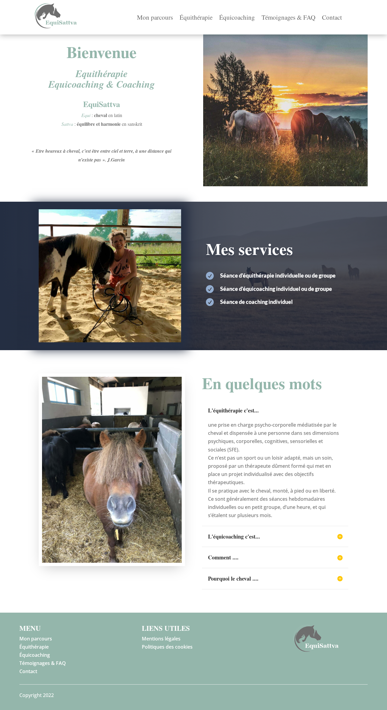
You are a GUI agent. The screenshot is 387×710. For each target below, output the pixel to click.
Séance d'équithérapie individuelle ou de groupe (278, 275)
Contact (332, 18)
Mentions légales (161, 638)
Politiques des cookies (167, 646)
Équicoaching (237, 18)
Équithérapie (196, 18)
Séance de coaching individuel (256, 301)
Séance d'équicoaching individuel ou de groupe (276, 288)
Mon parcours (155, 18)
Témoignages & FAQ (288, 18)
